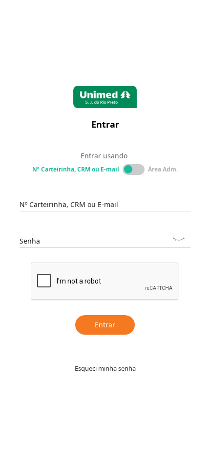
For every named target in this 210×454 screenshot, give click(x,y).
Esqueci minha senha (105, 368)
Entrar (105, 324)
